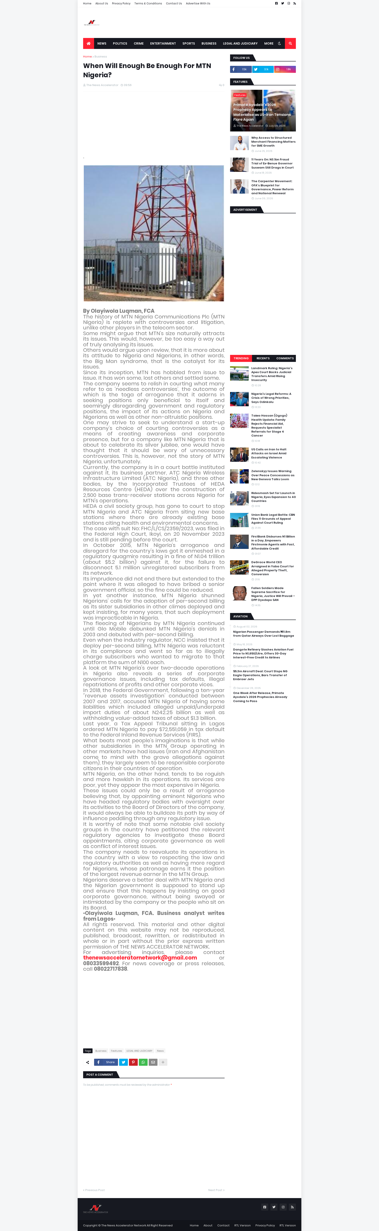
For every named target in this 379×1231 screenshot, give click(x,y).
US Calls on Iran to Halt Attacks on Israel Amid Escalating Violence (268, 453)
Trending (241, 358)
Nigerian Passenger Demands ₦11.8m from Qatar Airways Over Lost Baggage (263, 634)
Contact (223, 1225)
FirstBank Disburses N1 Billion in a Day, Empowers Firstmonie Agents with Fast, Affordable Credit (273, 543)
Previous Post (95, 1190)
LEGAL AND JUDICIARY (139, 1051)
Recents (263, 358)
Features (116, 1051)
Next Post (215, 1190)
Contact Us (174, 3)
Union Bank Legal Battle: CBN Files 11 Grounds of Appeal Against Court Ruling (273, 519)
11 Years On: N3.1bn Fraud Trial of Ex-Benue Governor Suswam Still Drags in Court (272, 163)
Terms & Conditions (148, 3)
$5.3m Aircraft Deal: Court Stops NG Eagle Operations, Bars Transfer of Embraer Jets (260, 675)
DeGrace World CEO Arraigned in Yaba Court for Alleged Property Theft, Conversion (272, 568)
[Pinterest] (133, 1062)
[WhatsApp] (143, 1062)
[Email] (153, 1062)
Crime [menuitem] (139, 43)
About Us (101, 3)
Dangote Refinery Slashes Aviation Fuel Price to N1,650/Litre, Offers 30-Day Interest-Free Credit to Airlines (263, 654)
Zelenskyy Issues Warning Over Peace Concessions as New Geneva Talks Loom (273, 475)
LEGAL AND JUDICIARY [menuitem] (240, 43)
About (208, 1225)
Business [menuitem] (209, 43)
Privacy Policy (121, 3)
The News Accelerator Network (123, 1225)
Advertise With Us (198, 3)
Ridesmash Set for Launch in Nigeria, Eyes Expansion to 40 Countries (273, 497)
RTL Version (242, 1225)
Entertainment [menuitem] (163, 43)
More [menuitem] (269, 43)
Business (101, 56)
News (160, 1051)
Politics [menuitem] (120, 43)
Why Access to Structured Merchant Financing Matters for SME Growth (273, 142)
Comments (285, 358)
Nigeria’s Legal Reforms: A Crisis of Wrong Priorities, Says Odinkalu (271, 398)
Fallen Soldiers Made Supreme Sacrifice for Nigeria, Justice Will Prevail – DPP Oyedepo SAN (273, 594)
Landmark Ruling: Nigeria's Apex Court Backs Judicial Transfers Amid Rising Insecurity (272, 374)
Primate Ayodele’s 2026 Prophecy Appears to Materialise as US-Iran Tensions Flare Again (262, 112)
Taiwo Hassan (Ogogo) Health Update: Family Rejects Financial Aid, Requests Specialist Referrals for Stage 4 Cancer (269, 426)
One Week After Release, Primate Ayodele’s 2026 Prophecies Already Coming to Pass (260, 697)
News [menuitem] (101, 43)
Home (87, 3)
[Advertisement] (216, 22)
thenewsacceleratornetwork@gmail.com (140, 957)
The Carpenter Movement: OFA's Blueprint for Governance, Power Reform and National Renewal (272, 187)
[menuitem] (88, 43)
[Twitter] (123, 1062)
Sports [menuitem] (188, 43)
